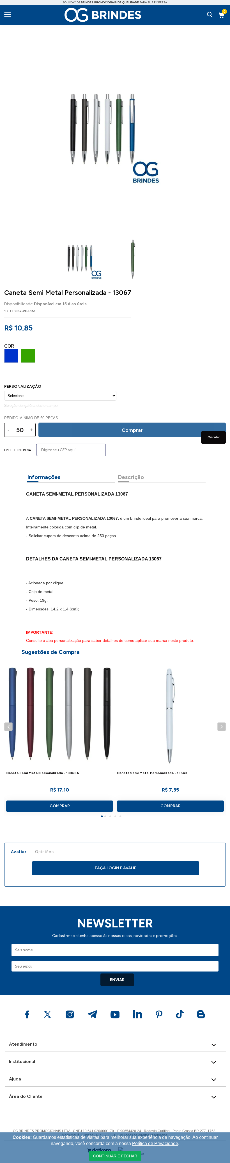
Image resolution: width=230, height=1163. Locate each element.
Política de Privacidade (155, 1143)
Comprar (60, 806)
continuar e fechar (115, 1156)
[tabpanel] (60, 738)
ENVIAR (117, 979)
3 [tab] (111, 817)
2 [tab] (106, 817)
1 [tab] (102, 817)
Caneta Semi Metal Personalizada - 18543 (152, 773)
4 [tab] (116, 817)
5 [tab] (121, 817)
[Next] (221, 726)
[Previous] (8, 726)
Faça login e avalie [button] (115, 868)
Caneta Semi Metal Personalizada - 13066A (42, 773)
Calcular (214, 437)
